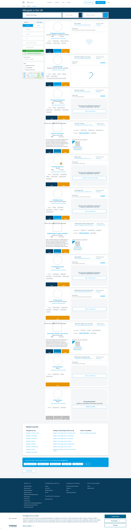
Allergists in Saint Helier (31, 452)
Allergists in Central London (32, 433)
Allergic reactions (55, 464)
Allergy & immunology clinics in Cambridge (63, 435)
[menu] (23, 2)
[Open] (42, 29)
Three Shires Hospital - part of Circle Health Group (57, 334)
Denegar (115, 525)
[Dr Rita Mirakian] (57, 393)
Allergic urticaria (77, 464)
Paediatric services (29, 65)
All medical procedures (71, 492)
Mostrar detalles (27, 526)
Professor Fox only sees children (90, 177)
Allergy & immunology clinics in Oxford (62, 446)
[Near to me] (80, 15)
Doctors (28, 6)
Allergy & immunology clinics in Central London (64, 433)
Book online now (100, 2)
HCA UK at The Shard (57, 133)
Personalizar (114, 520)
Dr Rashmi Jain (77, 246)
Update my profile (90, 406)
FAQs (67, 490)
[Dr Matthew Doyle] (57, 193)
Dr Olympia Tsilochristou (77, 146)
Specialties (49, 2)
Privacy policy (27, 496)
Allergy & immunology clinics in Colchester (63, 438)
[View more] (68, 24)
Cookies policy (27, 500)
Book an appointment (90, 111)
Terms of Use (26, 498)
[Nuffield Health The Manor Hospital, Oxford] (57, 226)
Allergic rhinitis (66, 464)
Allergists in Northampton (32, 446)
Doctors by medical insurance (72, 486)
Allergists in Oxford (30, 449)
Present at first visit (30, 69)
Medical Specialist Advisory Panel (31, 494)
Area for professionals (89, 2)
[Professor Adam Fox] (57, 160)
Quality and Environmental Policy (31, 505)
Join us (46, 492)
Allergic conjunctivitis (30, 464)
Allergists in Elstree (30, 441)
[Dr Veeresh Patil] (57, 60)
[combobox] (43, 15)
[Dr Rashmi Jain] (57, 293)
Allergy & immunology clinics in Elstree (62, 441)
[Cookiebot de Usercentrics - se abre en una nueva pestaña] (12, 526)
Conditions (57, 2)
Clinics (63, 2)
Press (88, 486)
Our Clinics (47, 488)
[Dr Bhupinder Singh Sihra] (57, 26)
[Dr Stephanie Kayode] (57, 260)
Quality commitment (28, 490)
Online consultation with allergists (88, 433)
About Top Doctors (28, 486)
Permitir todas (115, 516)
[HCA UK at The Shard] (57, 126)
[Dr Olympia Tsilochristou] (57, 93)
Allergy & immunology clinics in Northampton (63, 444)
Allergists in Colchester (31, 438)
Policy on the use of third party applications (33, 503)
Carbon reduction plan (28, 507)
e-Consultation (28, 67)
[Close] (105, 460)
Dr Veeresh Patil (77, 347)
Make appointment (77, 149)
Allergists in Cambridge (31, 435)
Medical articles (90, 488)
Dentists (69, 2)
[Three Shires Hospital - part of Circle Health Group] (57, 326)
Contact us (68, 488)
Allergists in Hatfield (30, 444)
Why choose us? (27, 488)
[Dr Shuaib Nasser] (57, 360)
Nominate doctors (48, 499)
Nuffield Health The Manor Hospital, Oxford (57, 233)
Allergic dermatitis (43, 464)
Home (23, 6)
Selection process (27, 492)
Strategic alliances (49, 490)
